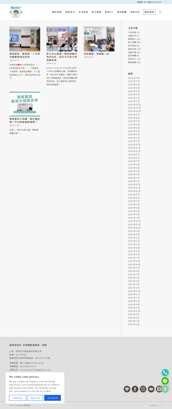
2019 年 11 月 (134, 311)
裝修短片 (132, 58)
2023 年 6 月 (134, 204)
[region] (34, 388)
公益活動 (132, 32)
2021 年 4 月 (133, 281)
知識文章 (132, 52)
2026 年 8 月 (134, 77)
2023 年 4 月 (133, 211)
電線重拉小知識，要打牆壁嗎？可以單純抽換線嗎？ (24, 120)
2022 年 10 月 (134, 227)
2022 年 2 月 (134, 254)
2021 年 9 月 (133, 267)
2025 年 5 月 (134, 127)
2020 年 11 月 (134, 291)
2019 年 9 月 (133, 314)
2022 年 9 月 (134, 231)
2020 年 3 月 (134, 307)
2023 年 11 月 (134, 187)
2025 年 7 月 (134, 121)
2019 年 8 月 (133, 317)
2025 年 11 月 (134, 107)
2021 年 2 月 (133, 287)
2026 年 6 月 (134, 84)
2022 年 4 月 (134, 247)
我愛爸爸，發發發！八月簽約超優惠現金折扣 (24, 55)
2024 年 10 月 (134, 151)
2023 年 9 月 (134, 194)
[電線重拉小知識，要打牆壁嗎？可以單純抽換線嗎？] (24, 104)
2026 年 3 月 (134, 94)
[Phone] (165, 372)
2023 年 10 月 (134, 191)
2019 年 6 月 (133, 321)
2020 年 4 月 (134, 304)
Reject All (35, 397)
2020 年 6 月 (134, 301)
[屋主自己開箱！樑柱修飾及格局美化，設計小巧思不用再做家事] (61, 39)
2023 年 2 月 (134, 217)
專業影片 (132, 39)
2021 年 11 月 (134, 261)
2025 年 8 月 (134, 117)
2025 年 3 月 (134, 134)
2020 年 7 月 (134, 297)
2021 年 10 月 (134, 264)
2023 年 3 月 (133, 214)
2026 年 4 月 (134, 91)
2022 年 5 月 (134, 244)
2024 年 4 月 (133, 171)
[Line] (165, 381)
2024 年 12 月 (134, 144)
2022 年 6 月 (134, 241)
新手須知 (132, 45)
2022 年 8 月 (134, 234)
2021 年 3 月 (133, 284)
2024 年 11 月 (134, 147)
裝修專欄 (132, 55)
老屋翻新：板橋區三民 (96, 53)
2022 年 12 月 (134, 221)
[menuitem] (57, 12)
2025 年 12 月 (134, 104)
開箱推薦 (132, 62)
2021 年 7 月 (133, 274)
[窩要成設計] (15, 12)
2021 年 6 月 (133, 277)
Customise (17, 397)
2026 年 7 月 (134, 81)
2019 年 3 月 (133, 324)
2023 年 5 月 (134, 207)
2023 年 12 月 (134, 184)
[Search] (160, 12)
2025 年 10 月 (134, 111)
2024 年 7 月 (133, 161)
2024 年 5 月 (134, 167)
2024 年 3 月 (133, 174)
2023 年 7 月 (133, 201)
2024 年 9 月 (134, 154)
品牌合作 (132, 35)
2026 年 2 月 (134, 97)
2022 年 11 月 (134, 224)
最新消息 (132, 49)
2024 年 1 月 (133, 181)
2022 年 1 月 (133, 257)
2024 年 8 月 (133, 157)
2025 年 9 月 (134, 114)
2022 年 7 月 (134, 237)
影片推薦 (132, 42)
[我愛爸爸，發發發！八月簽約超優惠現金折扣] (24, 39)
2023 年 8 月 (133, 197)
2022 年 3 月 (134, 251)
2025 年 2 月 (134, 137)
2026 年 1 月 (133, 101)
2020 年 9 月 (134, 294)
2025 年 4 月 (134, 131)
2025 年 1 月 (133, 141)
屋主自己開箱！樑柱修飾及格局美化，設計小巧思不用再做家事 (61, 57)
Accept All (52, 397)
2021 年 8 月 (133, 271)
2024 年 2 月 (134, 177)
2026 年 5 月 (134, 87)
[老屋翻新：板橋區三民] (99, 39)
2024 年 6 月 (134, 164)
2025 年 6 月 (134, 124)
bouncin (160, 405)
